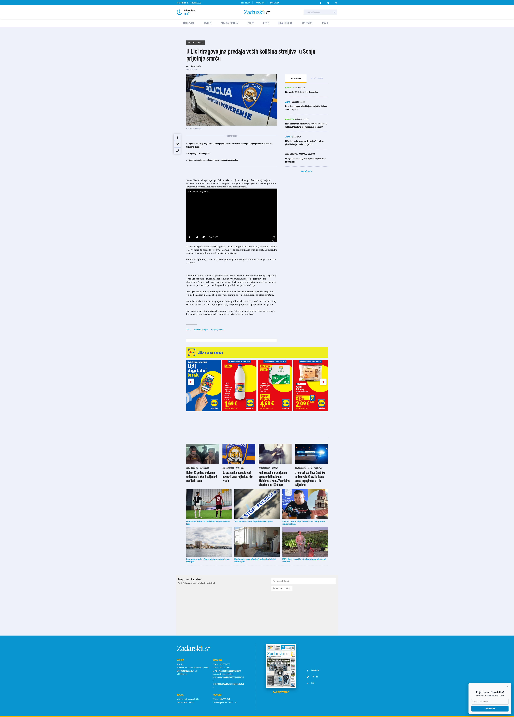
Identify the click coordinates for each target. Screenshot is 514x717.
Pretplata (245, 2)
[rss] (336, 2)
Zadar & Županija (230, 22)
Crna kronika (285, 22)
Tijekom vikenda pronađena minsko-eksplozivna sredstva (213, 159)
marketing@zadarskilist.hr (230, 670)
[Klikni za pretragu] (334, 12)
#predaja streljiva (201, 329)
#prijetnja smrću (217, 329)
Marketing (260, 2)
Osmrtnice (307, 22)
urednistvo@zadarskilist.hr (188, 699)
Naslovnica (188, 22)
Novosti (207, 22)
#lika (188, 329)
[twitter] (328, 2)
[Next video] (196, 237)
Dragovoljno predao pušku (199, 153)
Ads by (271, 241)
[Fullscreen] (273, 237)
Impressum (274, 2)
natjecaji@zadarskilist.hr (223, 673)
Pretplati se (490, 708)
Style (266, 22)
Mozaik (325, 22)
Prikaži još (306, 171)
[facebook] (320, 2)
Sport (251, 22)
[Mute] (203, 237)
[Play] (189, 237)
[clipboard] (177, 150)
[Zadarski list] (257, 12)
